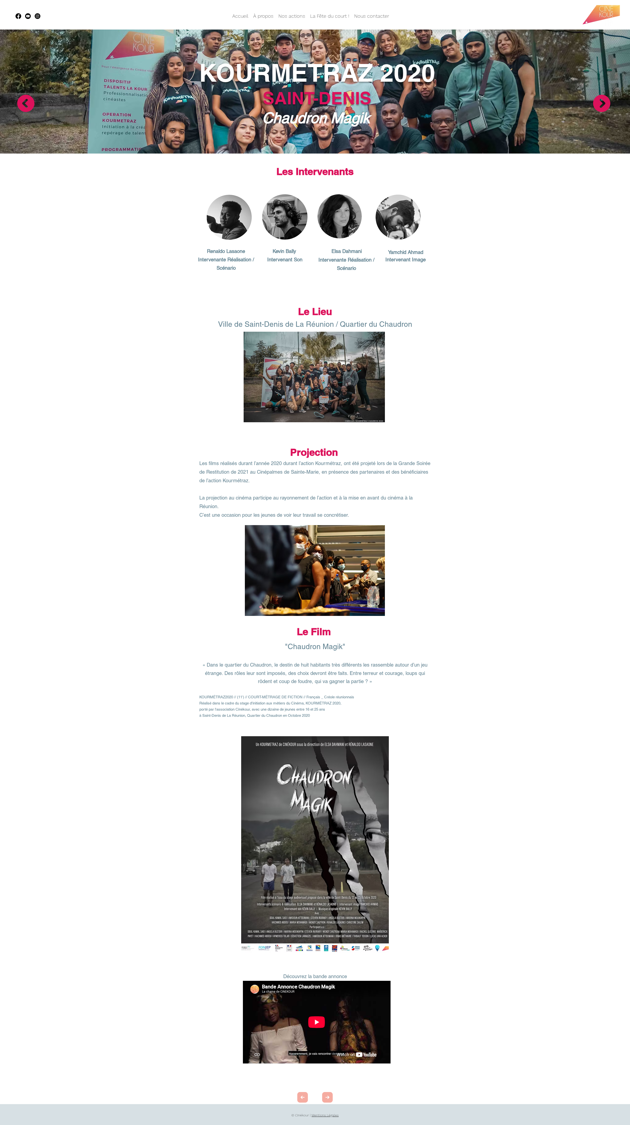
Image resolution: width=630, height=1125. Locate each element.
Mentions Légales (325, 1115)
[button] (314, 377)
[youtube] (28, 16)
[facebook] (18, 16)
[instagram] (37, 16)
